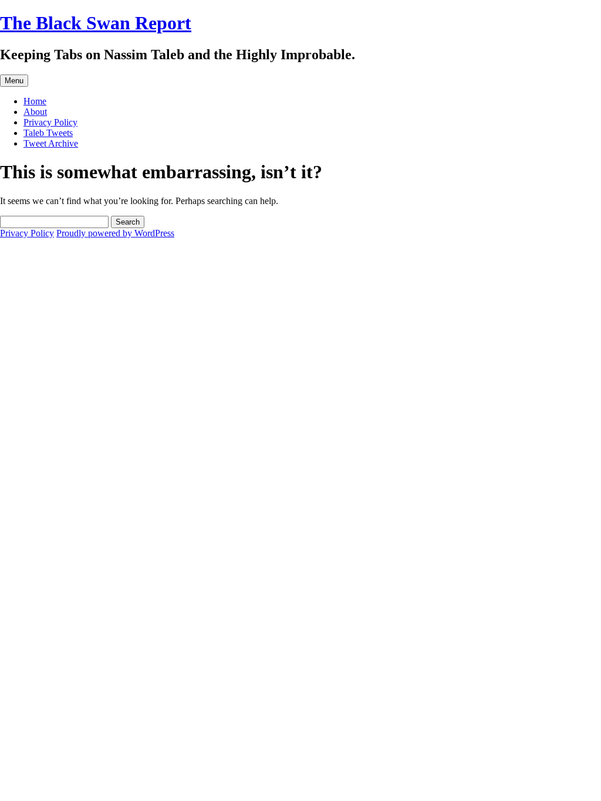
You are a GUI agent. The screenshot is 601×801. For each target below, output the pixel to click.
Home (34, 101)
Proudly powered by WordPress (115, 233)
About (35, 112)
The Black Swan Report (95, 22)
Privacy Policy (50, 122)
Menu (14, 80)
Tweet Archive (50, 143)
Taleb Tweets (48, 133)
